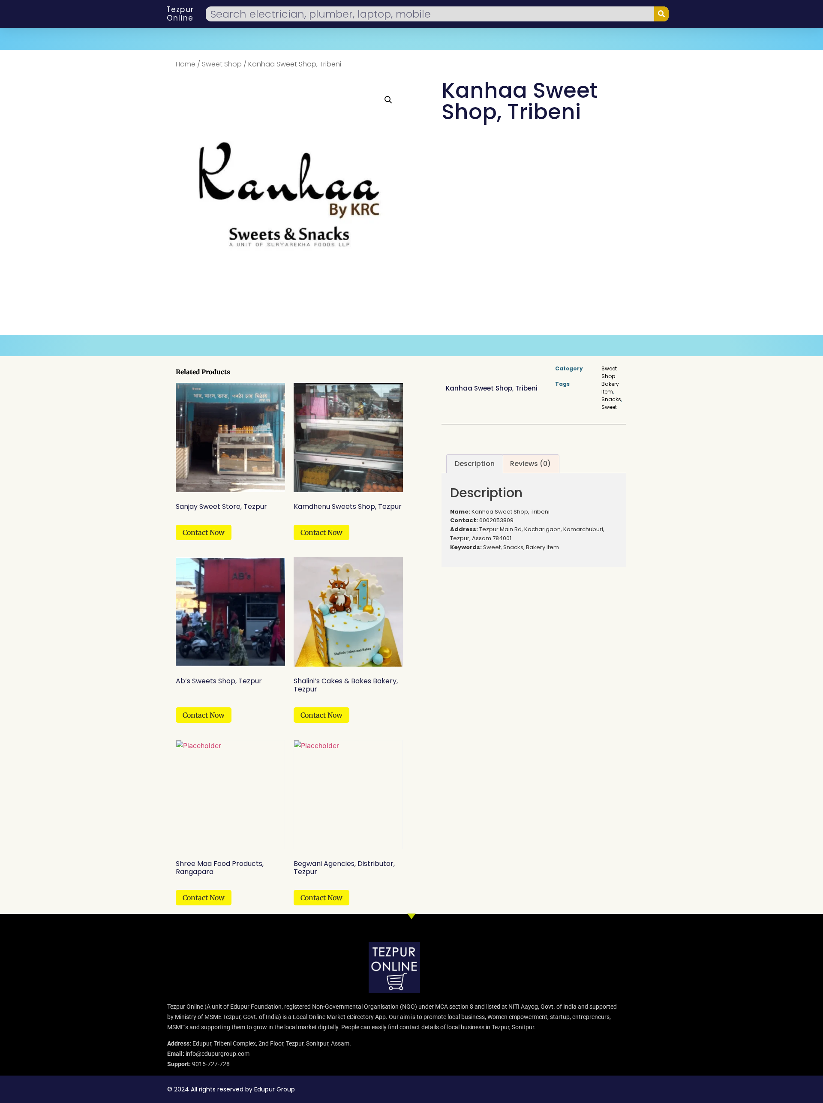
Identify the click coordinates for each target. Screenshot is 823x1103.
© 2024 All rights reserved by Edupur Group (231, 1089)
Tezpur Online (180, 13)
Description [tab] (475, 464)
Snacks (611, 399)
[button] (388, 100)
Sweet (609, 407)
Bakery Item (610, 387)
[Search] (661, 13)
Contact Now (204, 532)
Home (185, 64)
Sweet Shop (222, 64)
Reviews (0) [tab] (530, 464)
